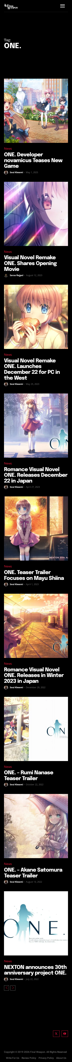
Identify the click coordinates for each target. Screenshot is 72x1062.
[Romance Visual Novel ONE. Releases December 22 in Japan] (36, 425)
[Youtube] (65, 1033)
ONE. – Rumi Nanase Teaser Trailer (28, 775)
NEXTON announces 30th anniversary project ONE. (35, 970)
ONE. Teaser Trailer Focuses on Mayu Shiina (34, 575)
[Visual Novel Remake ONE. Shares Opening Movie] (36, 214)
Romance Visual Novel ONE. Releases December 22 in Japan (35, 475)
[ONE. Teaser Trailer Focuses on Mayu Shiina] (36, 528)
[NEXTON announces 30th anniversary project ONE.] (36, 923)
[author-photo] (6, 173)
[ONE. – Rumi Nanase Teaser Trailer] (36, 729)
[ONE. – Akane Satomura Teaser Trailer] (36, 826)
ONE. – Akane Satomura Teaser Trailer (33, 873)
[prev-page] (6, 988)
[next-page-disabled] (12, 988)
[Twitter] (56, 1033)
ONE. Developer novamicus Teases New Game (33, 160)
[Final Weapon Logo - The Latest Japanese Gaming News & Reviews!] (11, 6)
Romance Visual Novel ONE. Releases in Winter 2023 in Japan (34, 675)
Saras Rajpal (16, 275)
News (8, 148)
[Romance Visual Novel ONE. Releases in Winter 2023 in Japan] (36, 626)
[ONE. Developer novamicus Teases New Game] (36, 111)
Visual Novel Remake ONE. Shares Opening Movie (30, 263)
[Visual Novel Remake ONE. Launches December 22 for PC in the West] (36, 317)
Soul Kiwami (16, 172)
